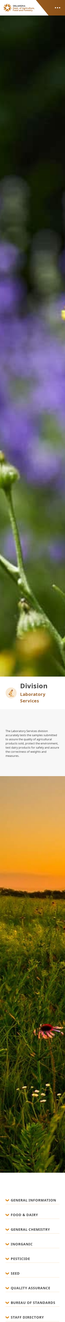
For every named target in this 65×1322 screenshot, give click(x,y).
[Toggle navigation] (57, 7)
